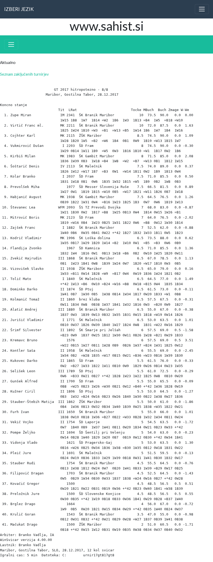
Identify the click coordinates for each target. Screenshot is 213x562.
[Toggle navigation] (202, 9)
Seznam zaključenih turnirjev (24, 74)
